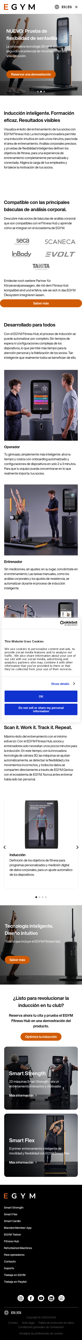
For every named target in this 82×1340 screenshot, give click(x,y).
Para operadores (14, 1255)
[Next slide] (77, 847)
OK (41, 696)
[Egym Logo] (19, 1195)
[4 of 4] (46, 897)
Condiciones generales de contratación (41, 1327)
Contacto (10, 1261)
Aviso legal (28, 1323)
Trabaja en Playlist (15, 1282)
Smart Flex (10, 1214)
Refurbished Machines (18, 1248)
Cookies (13, 1323)
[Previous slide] (5, 847)
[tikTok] (61, 1298)
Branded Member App (17, 1228)
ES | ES (67, 7)
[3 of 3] (44, 91)
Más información (21, 1095)
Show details (60, 683)
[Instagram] (21, 1298)
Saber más (20, 74)
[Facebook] (31, 1298)
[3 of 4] (42, 897)
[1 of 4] (36, 897)
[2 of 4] (39, 897)
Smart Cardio (12, 1221)
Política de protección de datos (56, 1323)
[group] (41, 844)
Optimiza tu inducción (41, 1036)
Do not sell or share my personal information (41, 709)
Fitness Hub (11, 1241)
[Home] (19, 7)
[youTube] (41, 1298)
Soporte (9, 1268)
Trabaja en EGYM (14, 1275)
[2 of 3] (41, 91)
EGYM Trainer (12, 1234)
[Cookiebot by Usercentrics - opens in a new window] (60, 623)
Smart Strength (13, 1207)
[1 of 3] (38, 91)
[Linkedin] (51, 1298)
